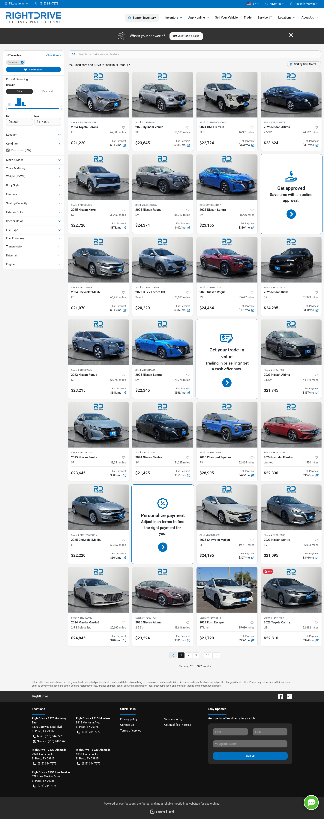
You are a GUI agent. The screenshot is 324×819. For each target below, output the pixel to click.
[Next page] (216, 655)
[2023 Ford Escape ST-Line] (226, 590)
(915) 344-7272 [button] (49, 3)
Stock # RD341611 (145, 370)
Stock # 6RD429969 (81, 617)
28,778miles (182, 380)
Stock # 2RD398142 (146, 122)
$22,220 (78, 555)
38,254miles (118, 462)
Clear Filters (53, 55)
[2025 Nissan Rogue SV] (162, 177)
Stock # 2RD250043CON (213, 122)
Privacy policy (128, 719)
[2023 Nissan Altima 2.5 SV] (291, 342)
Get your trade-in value (186, 35)
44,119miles (311, 380)
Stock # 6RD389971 (274, 122)
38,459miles (118, 215)
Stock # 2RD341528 (210, 287)
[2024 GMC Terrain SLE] (226, 94)
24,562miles (311, 132)
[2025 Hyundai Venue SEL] (162, 94)
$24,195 (207, 555)
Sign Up (250, 755)
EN (254, 3)
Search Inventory (144, 17)
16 (207, 655)
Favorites (275, 3)
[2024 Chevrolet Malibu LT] (98, 259)
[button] (17, 3)
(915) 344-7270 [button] (91, 763)
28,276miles (246, 215)
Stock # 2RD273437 (210, 205)
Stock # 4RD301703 (146, 617)
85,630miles (246, 627)
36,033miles (311, 545)
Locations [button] (284, 17)
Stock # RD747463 (274, 617)
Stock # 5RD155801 (210, 535)
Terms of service (130, 730)
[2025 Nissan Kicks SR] (291, 259)
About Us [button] (308, 17)
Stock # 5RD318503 (274, 535)
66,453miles (118, 297)
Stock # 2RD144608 (81, 287)
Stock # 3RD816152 (274, 452)
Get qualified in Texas (177, 724)
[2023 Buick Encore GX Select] (162, 259)
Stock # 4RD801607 (81, 370)
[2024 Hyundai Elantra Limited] (291, 425)
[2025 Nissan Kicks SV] (98, 177)
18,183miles (182, 132)
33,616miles (182, 627)
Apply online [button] (196, 17)
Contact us (127, 724)
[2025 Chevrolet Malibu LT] (98, 507)
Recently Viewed (305, 3)
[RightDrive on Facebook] (279, 696)
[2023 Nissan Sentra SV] (291, 507)
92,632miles (311, 627)
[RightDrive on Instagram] (288, 696)
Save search (35, 69)
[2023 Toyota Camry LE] (291, 590)
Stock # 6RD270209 (81, 452)
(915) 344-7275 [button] (47, 786)
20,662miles (118, 627)
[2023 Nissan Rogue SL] (98, 342)
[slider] (6, 108)
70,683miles (182, 297)
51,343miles (311, 297)
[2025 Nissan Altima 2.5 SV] (291, 94)
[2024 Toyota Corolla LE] (98, 94)
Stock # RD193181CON (83, 122)
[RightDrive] (33, 17)
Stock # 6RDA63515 (210, 617)
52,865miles (246, 462)
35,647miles (246, 297)
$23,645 (78, 473)
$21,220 (78, 143)
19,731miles (246, 545)
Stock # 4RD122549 (210, 452)
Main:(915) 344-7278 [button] (50, 736)
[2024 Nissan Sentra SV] (162, 425)
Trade (248, 17)
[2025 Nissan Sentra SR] (98, 425)
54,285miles (182, 462)
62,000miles (118, 132)
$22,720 (78, 225)
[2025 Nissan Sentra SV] (226, 177)
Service (263, 17)
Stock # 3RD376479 (274, 287)
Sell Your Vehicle (226, 17)
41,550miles (311, 462)
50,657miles (118, 545)
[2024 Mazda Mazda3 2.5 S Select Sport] (98, 590)
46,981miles (246, 132)
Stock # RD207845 (145, 452)
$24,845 (78, 638)
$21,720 (207, 638)
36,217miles (182, 215)
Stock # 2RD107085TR (147, 287)
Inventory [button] (171, 17)
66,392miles (118, 380)
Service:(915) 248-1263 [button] (51, 741)
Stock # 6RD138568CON (84, 535)
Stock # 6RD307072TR (83, 205)
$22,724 (207, 143)
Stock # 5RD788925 (146, 205)
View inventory (173, 719)
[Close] (291, 35)
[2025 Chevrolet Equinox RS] (226, 425)
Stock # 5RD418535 (274, 370)
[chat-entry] (311, 802)
